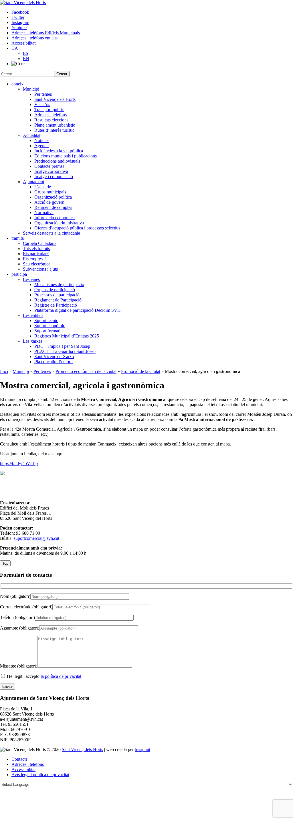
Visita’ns (42, 104)
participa (19, 274)
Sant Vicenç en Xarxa (54, 356)
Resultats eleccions (51, 119)
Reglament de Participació (58, 299)
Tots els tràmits (36, 248)
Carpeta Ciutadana (39, 243)
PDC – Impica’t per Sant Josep (62, 346)
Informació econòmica (54, 217)
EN (26, 58)
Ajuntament (33, 181)
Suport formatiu (48, 330)
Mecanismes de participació (59, 284)
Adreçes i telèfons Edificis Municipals (45, 32)
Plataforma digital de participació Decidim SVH (77, 310)
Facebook (20, 12)
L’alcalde (42, 186)
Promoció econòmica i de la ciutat (86, 371)
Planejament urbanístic (54, 125)
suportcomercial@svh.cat (36, 538)
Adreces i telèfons (50, 114)
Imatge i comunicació (53, 176)
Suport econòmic (49, 325)
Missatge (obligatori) (18, 666)
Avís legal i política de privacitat (40, 774)
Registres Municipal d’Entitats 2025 (66, 335)
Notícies (41, 140)
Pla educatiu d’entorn (53, 361)
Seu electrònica (36, 263)
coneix (17, 83)
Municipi (31, 89)
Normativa (44, 212)
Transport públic (49, 109)
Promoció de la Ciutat (140, 371)
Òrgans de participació (54, 289)
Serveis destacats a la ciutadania (51, 233)
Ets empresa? (35, 258)
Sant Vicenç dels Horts (55, 99)
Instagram (20, 22)
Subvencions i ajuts (40, 269)
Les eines (31, 279)
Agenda (41, 145)
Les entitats (33, 315)
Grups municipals (50, 191)
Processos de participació (57, 294)
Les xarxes (32, 341)
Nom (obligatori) (15, 596)
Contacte (19, 759)
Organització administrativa (59, 222)
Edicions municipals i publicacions (65, 155)
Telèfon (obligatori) (17, 617)
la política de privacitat (61, 676)
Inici (4, 371)
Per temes (43, 94)
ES (25, 53)
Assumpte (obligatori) (19, 628)
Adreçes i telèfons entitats (34, 37)
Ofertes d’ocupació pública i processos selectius (77, 227)
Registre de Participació (55, 305)
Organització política (53, 197)
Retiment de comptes (53, 207)
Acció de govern (49, 202)
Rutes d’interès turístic (54, 130)
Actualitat (31, 135)
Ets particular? (36, 253)
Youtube (19, 27)
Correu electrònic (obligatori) (26, 606)
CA (14, 48)
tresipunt (142, 749)
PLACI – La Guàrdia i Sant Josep (65, 351)
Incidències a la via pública (58, 150)
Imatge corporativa (51, 171)
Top (5, 563)
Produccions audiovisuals (57, 161)
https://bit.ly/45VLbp (19, 463)
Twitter (17, 17)
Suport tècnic (46, 320)
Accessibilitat (23, 43)
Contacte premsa (49, 166)
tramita (17, 238)
